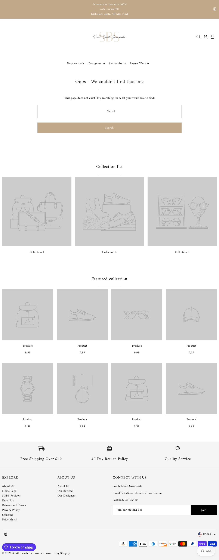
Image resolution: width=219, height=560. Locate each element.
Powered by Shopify (57, 553)
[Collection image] (36, 211)
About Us (8, 486)
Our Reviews (66, 491)
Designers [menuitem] (95, 63)
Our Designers (67, 495)
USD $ (207, 534)
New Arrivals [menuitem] (75, 63)
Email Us (8, 500)
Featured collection (109, 279)
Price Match (9, 519)
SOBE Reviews (11, 495)
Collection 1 (37, 252)
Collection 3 (182, 252)
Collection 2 (109, 252)
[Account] (205, 36)
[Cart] (212, 37)
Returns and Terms (14, 505)
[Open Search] (198, 37)
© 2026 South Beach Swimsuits (22, 553)
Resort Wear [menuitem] (138, 63)
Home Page (9, 491)
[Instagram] (214, 9)
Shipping (7, 515)
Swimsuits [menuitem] (115, 63)
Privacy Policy (11, 510)
